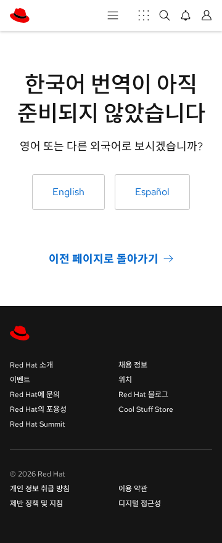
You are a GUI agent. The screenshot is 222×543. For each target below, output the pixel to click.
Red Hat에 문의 (35, 395)
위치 (125, 380)
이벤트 (20, 380)
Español (152, 191)
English (68, 191)
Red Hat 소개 (31, 365)
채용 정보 (132, 365)
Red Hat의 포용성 (38, 409)
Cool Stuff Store (145, 409)
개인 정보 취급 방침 (40, 489)
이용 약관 (132, 489)
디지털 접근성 (139, 504)
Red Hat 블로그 (143, 395)
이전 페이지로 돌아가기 (103, 258)
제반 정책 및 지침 (36, 504)
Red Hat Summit (37, 424)
